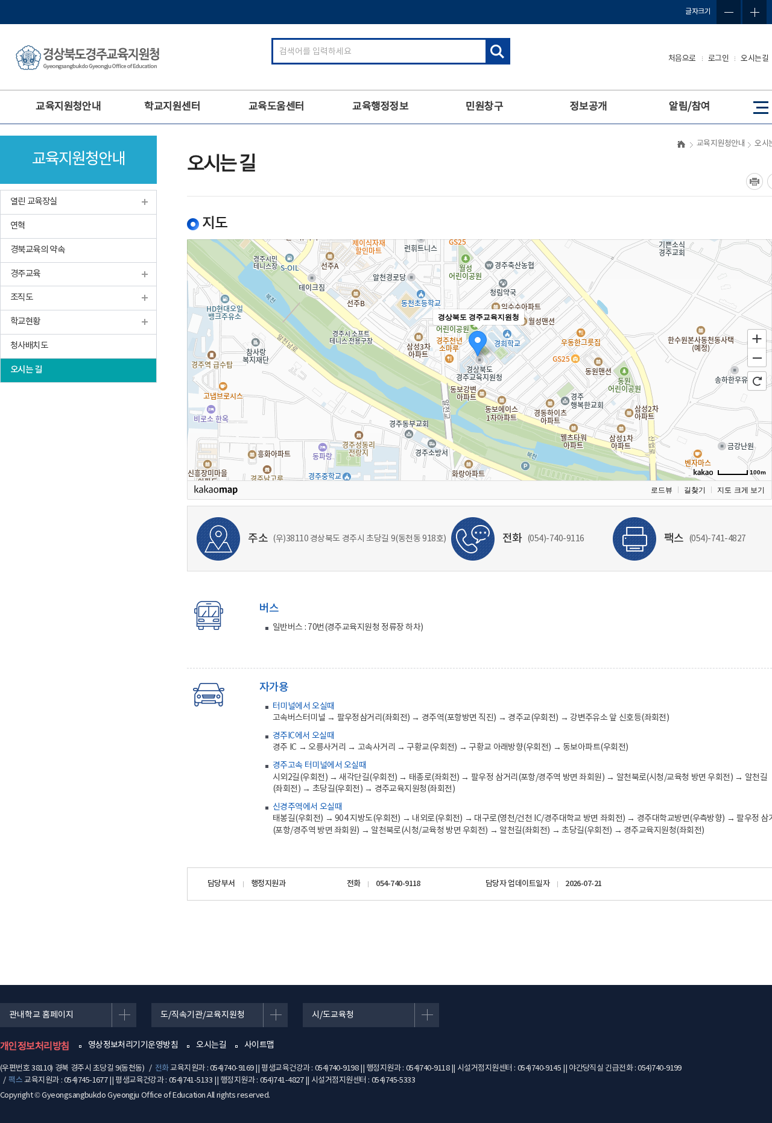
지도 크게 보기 (741, 490)
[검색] (497, 51)
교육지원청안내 (68, 107)
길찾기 (695, 490)
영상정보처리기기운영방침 (133, 1045)
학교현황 (25, 321)
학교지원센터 (172, 107)
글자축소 (729, 12)
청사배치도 (29, 346)
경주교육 (25, 274)
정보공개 (588, 107)
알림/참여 (689, 107)
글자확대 (754, 12)
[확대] (757, 338)
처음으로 (682, 58)
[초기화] (757, 381)
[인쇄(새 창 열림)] (754, 181)
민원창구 (484, 107)
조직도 (21, 297)
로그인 (718, 58)
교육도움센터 (276, 107)
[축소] (757, 358)
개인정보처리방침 (35, 1046)
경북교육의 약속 (37, 250)
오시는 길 (26, 370)
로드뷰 (661, 490)
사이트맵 (259, 1045)
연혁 (17, 226)
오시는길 (754, 58)
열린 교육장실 (33, 202)
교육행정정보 (380, 107)
